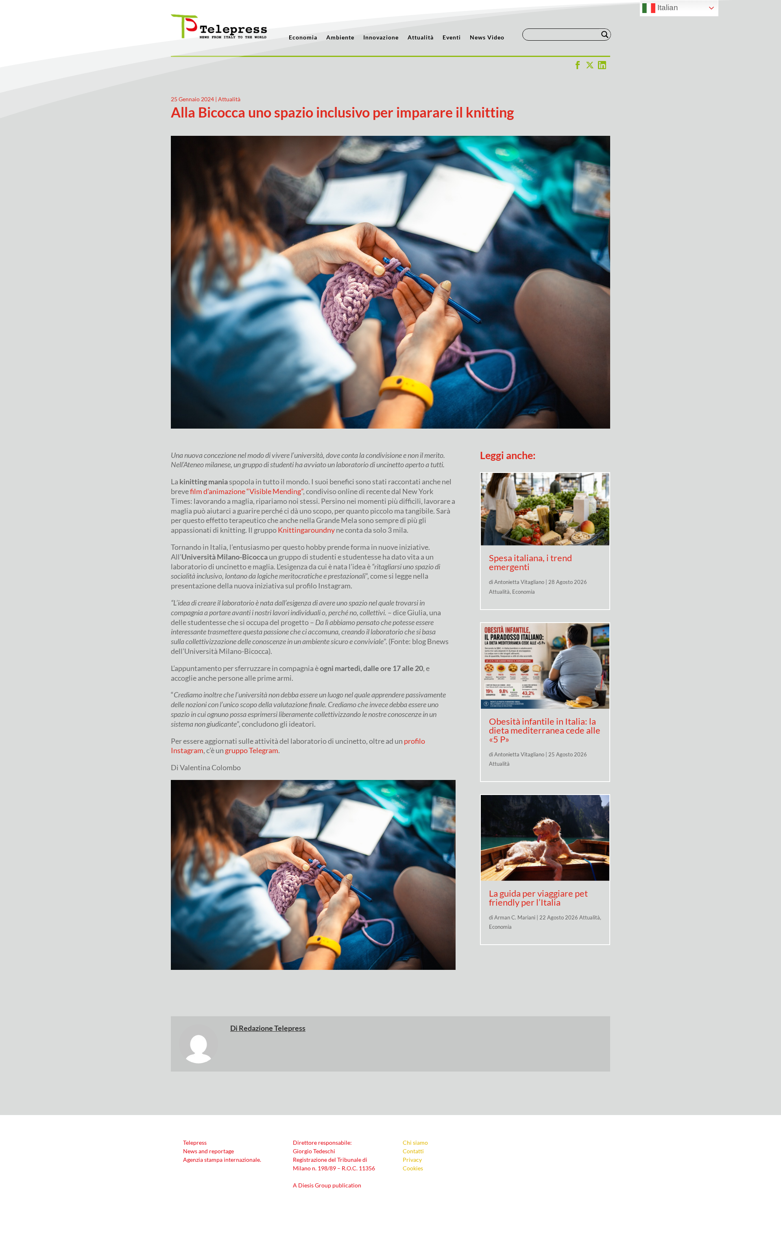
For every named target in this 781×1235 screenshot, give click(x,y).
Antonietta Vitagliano (519, 582)
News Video (487, 38)
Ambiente (340, 38)
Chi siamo (415, 1142)
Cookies (413, 1168)
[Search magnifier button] (605, 34)
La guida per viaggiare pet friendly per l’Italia (538, 898)
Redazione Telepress (272, 1028)
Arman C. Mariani (514, 917)
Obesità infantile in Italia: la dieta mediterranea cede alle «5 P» (544, 730)
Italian (666, 7)
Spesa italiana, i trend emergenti (530, 562)
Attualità (421, 38)
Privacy (412, 1159)
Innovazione (381, 38)
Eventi (452, 38)
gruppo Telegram (251, 750)
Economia (303, 38)
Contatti (413, 1151)
